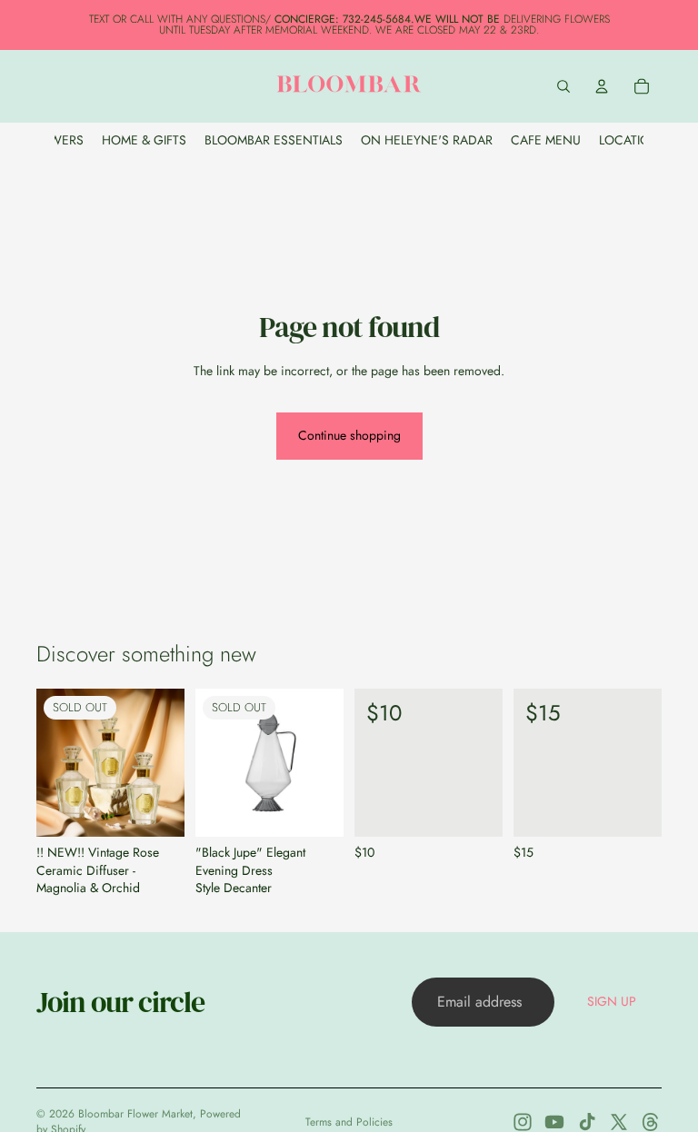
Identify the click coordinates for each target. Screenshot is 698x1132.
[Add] (474, 809)
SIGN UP (611, 1001)
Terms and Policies (349, 1122)
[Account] (602, 86)
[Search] (563, 86)
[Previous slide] (56, 763)
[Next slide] (164, 763)
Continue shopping (349, 435)
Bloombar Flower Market (135, 1114)
